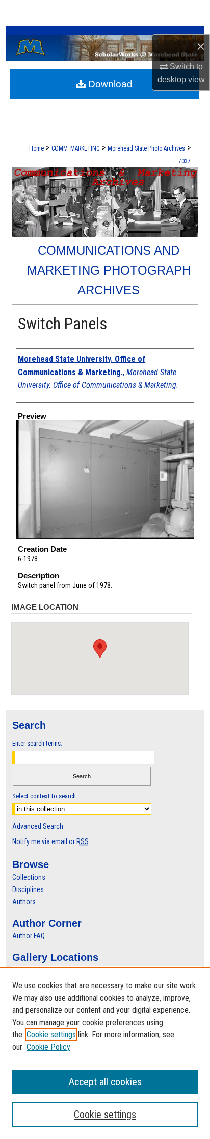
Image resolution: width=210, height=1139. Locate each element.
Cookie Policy (48, 1047)
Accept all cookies (105, 1082)
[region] (105, 1053)
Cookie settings (51, 1034)
